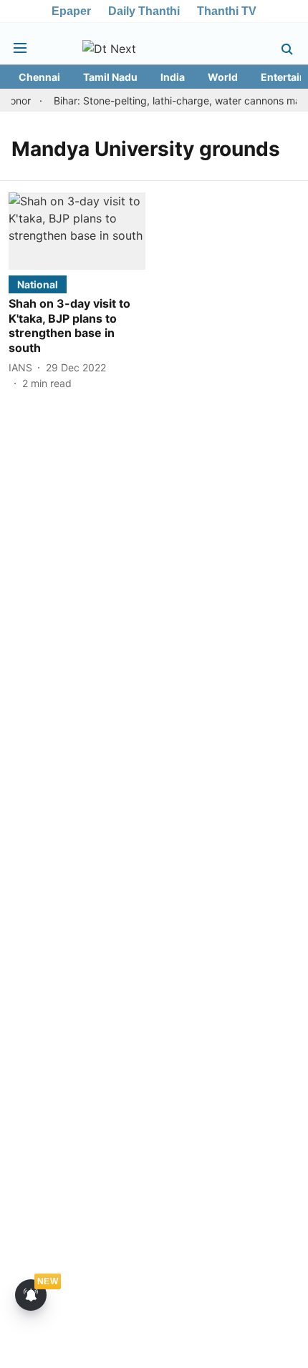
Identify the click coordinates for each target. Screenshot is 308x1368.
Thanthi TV (226, 11)
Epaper (71, 11)
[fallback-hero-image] (77, 230)
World (223, 77)
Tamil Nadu (110, 77)
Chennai (39, 77)
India (172, 77)
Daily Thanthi (144, 11)
